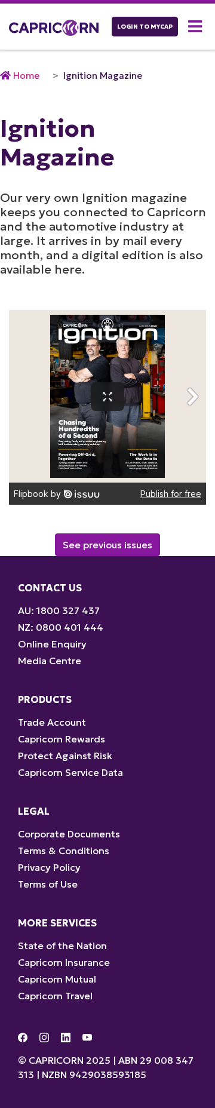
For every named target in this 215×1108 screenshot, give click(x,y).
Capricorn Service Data (70, 772)
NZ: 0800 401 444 (60, 627)
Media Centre (49, 661)
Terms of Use (48, 884)
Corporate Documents (69, 834)
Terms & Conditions (63, 851)
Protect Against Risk (65, 756)
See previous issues (107, 545)
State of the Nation (62, 946)
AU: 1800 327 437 (59, 610)
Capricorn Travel (55, 996)
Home (26, 75)
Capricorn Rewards (61, 739)
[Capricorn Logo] (54, 26)
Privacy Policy (49, 867)
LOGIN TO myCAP (145, 26)
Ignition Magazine (102, 75)
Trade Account (52, 722)
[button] (197, 26)
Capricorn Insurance (64, 962)
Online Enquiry (52, 644)
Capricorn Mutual (57, 979)
